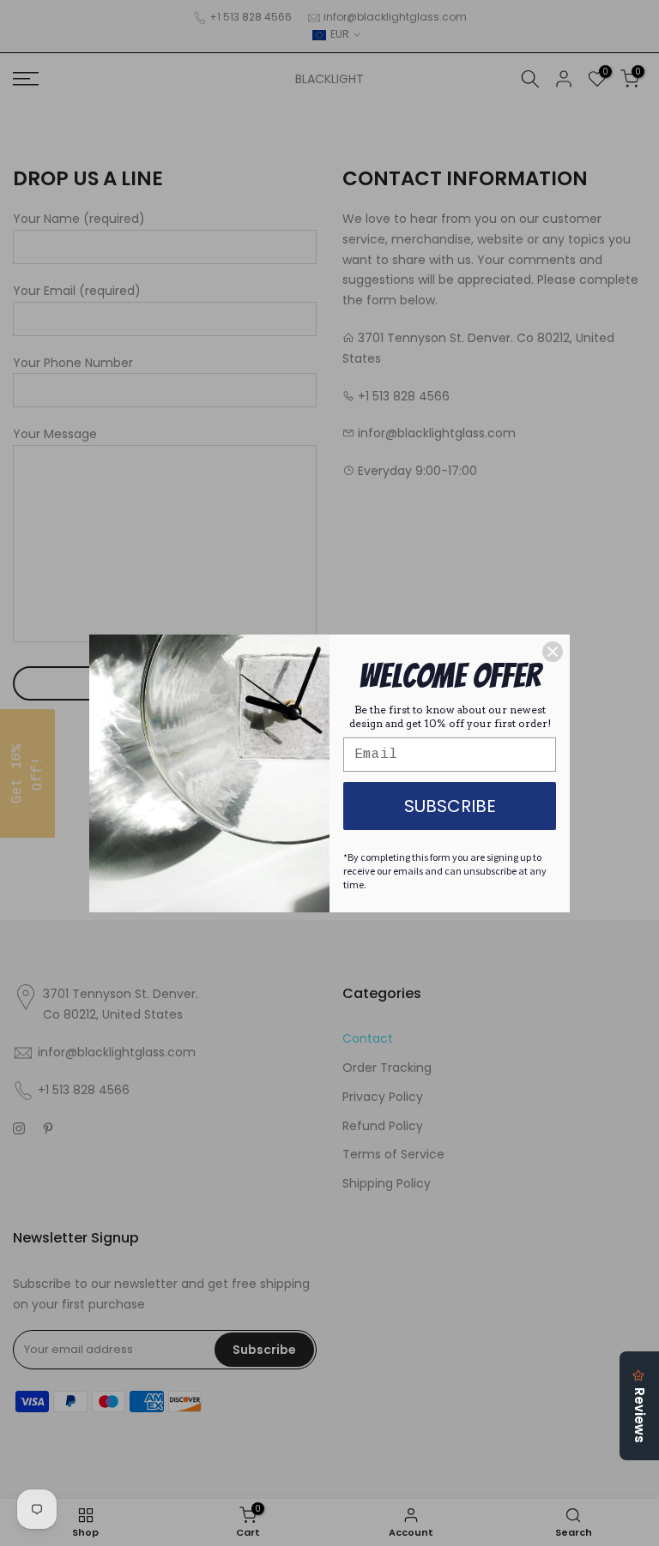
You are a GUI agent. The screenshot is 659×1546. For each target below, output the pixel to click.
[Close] (552, 651)
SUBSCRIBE (450, 806)
